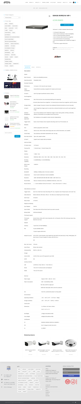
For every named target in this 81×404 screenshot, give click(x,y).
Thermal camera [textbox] (12, 17)
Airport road (56, 372)
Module (12, 50)
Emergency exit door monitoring (12, 37)
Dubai (61, 49)
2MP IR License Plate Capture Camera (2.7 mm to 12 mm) (57, 350)
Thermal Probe (8, 63)
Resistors (13, 54)
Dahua (58, 49)
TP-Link (6, 65)
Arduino (11, 23)
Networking (7, 52)
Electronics (7, 34)
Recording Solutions (63, 47)
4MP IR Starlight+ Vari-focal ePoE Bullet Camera (44, 350)
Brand (33, 67)
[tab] (27, 67)
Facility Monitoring (9, 39)
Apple (6, 23)
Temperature (7, 59)
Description (27, 67)
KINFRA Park (48, 379)
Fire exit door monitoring (10, 41)
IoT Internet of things (9, 48)
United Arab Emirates (53, 373)
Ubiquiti (11, 65)
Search (17, 136)
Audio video (14, 25)
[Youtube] (75, 402)
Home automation (15, 43)
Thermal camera (71, 47)
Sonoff (16, 57)
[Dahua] (57, 56)
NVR (63, 49)
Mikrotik (6, 50)
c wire (6, 30)
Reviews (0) (38, 67)
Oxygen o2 (7, 54)
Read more (30, 354)
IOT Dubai (13, 45)
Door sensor (7, 32)
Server (11, 57)
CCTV (58, 47)
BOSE (6, 28)
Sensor (6, 57)
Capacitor (11, 28)
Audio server (7, 25)
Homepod (7, 45)
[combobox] (12, 17)
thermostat (15, 63)
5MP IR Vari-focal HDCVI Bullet (30, 350)
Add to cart (67, 24)
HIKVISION (7, 43)
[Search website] (78, 2)
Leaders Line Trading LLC (51, 370)
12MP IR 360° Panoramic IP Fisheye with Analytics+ (71, 350)
